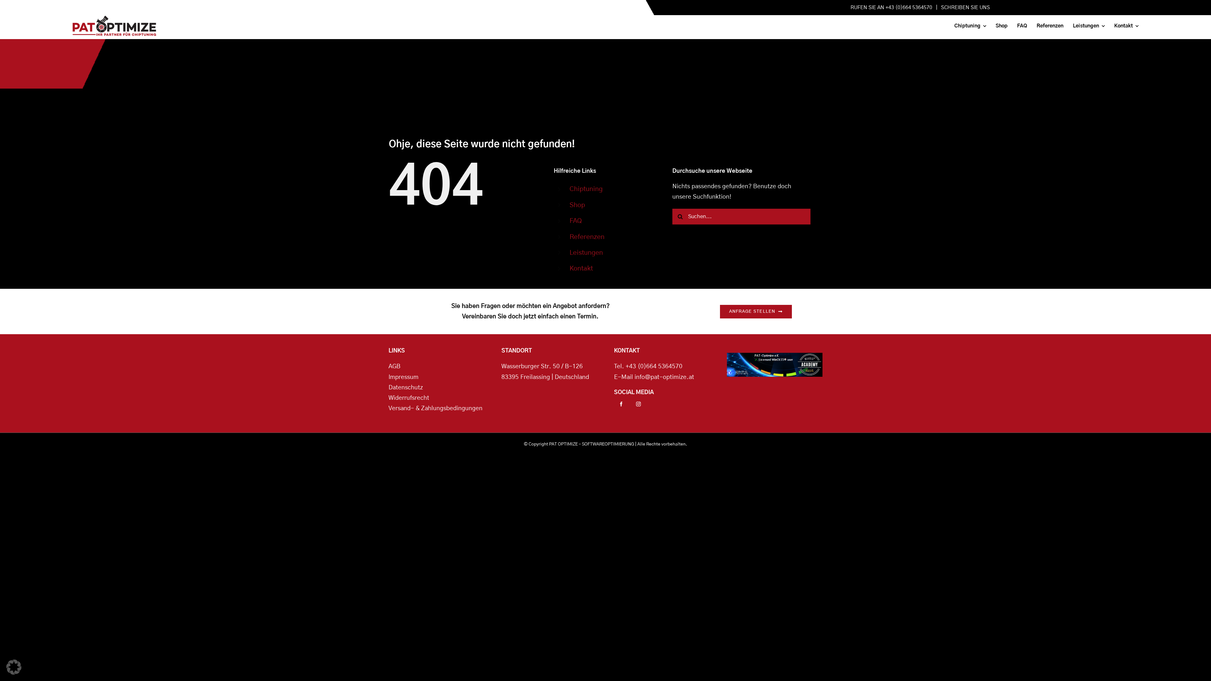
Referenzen (587, 237)
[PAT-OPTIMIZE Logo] (114, 19)
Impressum (403, 377)
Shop (577, 205)
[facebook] (621, 404)
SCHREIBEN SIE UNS (965, 7)
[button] (14, 667)
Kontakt (581, 268)
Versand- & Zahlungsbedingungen (436, 408)
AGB (395, 367)
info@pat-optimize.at (664, 377)
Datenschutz (406, 388)
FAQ (576, 221)
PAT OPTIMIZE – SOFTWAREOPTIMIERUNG (591, 444)
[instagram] (638, 404)
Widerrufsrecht (409, 398)
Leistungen (586, 252)
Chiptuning (586, 189)
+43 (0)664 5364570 (654, 367)
